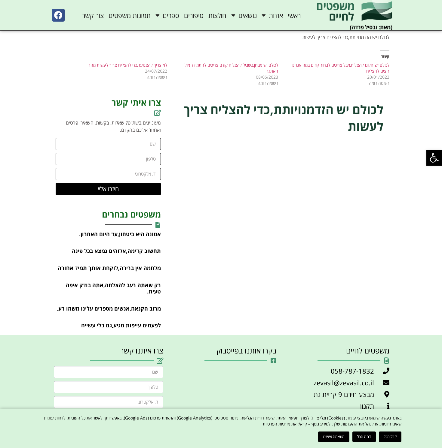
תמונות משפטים (130, 15)
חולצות (217, 15)
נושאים (247, 15)
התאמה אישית (334, 436)
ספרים (171, 15)
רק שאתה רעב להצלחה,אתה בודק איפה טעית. (113, 288)
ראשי (294, 15)
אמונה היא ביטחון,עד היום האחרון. (120, 234)
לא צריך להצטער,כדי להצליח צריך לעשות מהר (127, 65)
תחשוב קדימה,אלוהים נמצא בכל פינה (116, 250)
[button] (434, 158)
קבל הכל (390, 436)
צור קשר (93, 15)
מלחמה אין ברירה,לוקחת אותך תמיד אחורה (109, 268)
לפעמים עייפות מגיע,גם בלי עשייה (121, 325)
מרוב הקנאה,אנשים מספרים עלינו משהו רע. (109, 308)
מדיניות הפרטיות (276, 424)
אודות (276, 15)
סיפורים (194, 15)
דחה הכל (364, 436)
